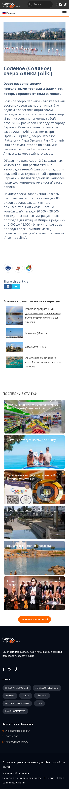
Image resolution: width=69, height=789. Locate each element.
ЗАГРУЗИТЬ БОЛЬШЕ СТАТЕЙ (34, 619)
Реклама (49, 777)
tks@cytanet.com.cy (17, 741)
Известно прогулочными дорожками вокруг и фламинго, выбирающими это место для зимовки (43, 315)
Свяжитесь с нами (14, 782)
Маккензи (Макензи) (36, 333)
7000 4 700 (12, 736)
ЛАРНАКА (10, 695)
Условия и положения (16, 773)
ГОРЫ (39, 703)
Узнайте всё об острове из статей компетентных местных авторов (43, 362)
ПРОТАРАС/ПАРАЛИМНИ (17, 703)
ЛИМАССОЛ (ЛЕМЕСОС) (47, 687)
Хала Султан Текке (36, 346)
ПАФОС (25, 695)
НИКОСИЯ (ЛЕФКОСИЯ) (16, 687)
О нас (60, 777)
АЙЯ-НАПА (42, 695)
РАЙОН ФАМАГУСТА (15, 711)
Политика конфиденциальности (22, 777)
